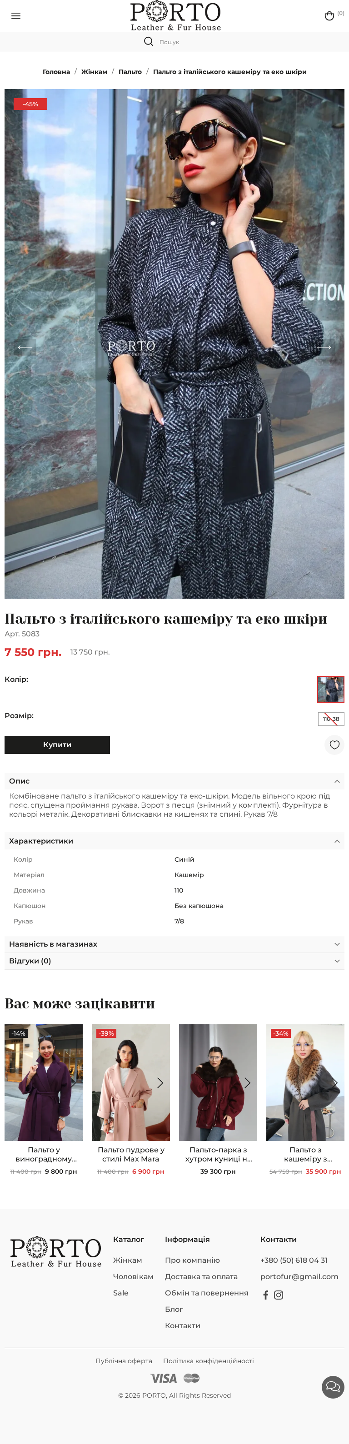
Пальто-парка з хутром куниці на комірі (218, 1155)
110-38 (331, 718)
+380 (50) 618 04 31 (294, 1260)
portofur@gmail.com (299, 1276)
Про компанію (192, 1260)
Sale (121, 1293)
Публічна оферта (124, 1361)
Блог (174, 1309)
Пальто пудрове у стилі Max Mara (131, 1154)
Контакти (182, 1325)
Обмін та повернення (207, 1293)
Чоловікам (133, 1276)
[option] (174, 344)
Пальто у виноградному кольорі (43, 1155)
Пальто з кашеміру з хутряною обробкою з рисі (305, 1155)
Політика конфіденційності (208, 1361)
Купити (57, 744)
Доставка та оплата (201, 1276)
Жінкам (127, 1260)
